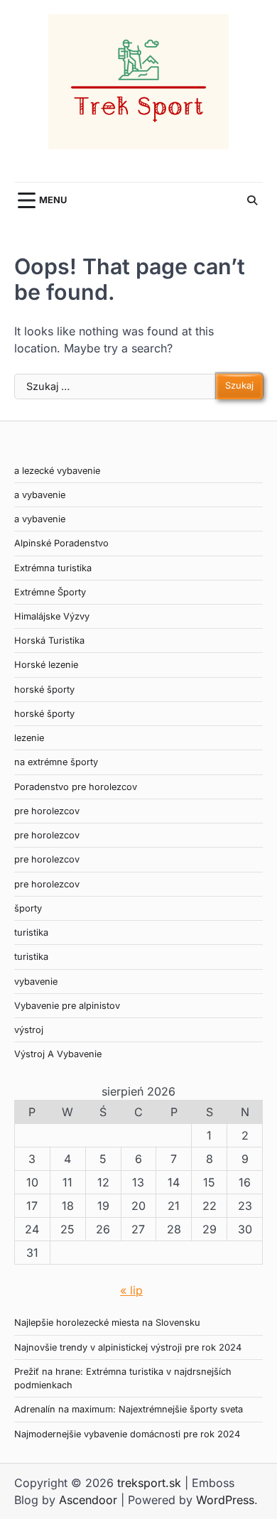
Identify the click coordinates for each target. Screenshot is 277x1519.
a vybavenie (39, 495)
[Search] (252, 200)
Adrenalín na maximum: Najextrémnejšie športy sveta (128, 1409)
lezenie (29, 738)
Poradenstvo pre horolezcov (75, 787)
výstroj (28, 1030)
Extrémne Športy (50, 592)
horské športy (44, 689)
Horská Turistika (49, 640)
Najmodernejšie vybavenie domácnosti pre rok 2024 (127, 1434)
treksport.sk (149, 1483)
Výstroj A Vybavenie (58, 1054)
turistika (31, 932)
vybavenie (36, 981)
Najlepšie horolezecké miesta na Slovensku (107, 1322)
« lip (131, 1290)
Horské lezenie (46, 664)
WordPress (225, 1500)
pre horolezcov (47, 811)
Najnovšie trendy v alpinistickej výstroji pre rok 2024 (127, 1347)
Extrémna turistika (53, 568)
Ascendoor (88, 1500)
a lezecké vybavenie (57, 470)
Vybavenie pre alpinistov (67, 1005)
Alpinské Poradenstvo (61, 543)
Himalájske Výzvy (51, 616)
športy (28, 908)
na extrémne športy (56, 762)
